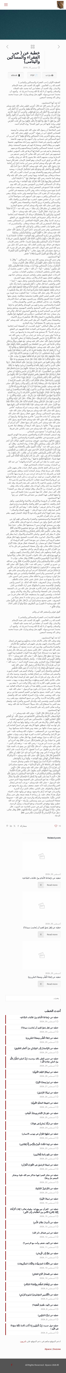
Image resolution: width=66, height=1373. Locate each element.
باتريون (23, 1341)
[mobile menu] (6, 4)
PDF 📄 (33, 75)
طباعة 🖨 (49, 75)
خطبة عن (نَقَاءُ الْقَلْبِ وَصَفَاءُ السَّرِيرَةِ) (44, 977)
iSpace (48, 1349)
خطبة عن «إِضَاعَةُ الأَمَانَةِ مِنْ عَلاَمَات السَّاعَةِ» (41, 878)
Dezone (57, 1349)
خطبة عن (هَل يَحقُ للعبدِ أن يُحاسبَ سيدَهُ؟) (42, 927)
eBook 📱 (15, 75)
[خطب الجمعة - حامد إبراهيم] (60, 5)
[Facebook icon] (11, 1364)
